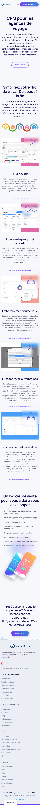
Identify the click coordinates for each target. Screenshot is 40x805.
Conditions (5, 753)
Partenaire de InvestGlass (10, 743)
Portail (3, 786)
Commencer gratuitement (29, 4)
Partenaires (5, 746)
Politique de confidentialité (11, 749)
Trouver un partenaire (9, 739)
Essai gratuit (20, 65)
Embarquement (7, 780)
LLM (2, 756)
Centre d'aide (6, 736)
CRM (3, 770)
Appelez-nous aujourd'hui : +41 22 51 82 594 (18, 792)
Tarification (5, 679)
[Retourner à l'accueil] (6, 4)
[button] (18, 4)
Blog (3, 716)
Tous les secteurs (7, 682)
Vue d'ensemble (7, 766)
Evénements (5, 726)
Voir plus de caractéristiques (19, 199)
